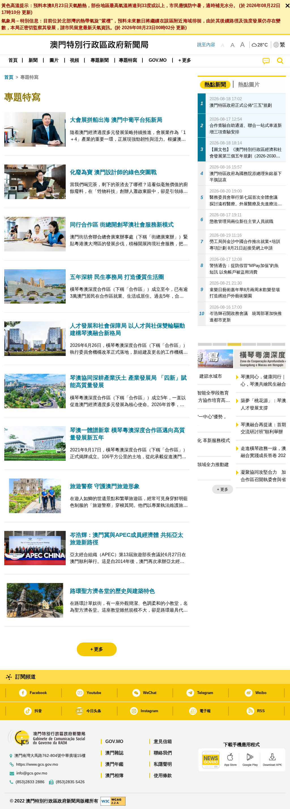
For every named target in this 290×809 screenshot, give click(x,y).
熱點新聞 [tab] (215, 84)
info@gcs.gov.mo (31, 773)
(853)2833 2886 (30, 782)
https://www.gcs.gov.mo (37, 764)
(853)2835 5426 (70, 782)
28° (262, 45)
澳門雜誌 (114, 752)
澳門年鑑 (114, 764)
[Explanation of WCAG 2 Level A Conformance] (113, 800)
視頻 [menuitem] (74, 60)
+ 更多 (275, 497)
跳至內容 (206, 44)
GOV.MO (114, 741)
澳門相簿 (114, 775)
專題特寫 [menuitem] (128, 60)
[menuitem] (33, 60)
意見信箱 (163, 741)
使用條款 (163, 775)
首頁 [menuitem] (13, 60)
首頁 (8, 77)
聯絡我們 (163, 752)
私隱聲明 (163, 764)
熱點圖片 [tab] (249, 84)
